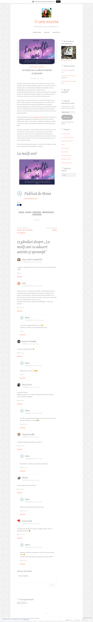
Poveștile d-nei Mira (66, 159)
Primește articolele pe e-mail (67, 102)
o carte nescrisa (48, 212)
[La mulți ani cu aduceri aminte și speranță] (37, 51)
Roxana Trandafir (29, 341)
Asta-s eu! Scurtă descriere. (67, 137)
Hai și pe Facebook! (65, 91)
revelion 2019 (37, 214)
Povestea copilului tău (66, 163)
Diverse (63, 144)
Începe (58, 1)
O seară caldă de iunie (66, 81)
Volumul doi (56, 32)
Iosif (23, 283)
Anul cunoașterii (37, 117)
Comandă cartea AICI (66, 60)
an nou (21, 212)
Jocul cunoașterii (65, 148)
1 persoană (22, 307)
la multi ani (37, 212)
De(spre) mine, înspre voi (36, 67)
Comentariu (52, 585)
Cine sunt (47, 32)
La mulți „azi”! (64, 70)
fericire (28, 212)
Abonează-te (67, 117)
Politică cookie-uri (26, 619)
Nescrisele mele (65, 152)
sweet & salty (27, 521)
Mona (42, 78)
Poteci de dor (27, 384)
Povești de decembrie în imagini (25, 230)
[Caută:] (68, 175)
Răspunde (19, 276)
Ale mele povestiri (65, 133)
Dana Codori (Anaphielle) (32, 259)
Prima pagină (37, 32)
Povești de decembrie (66, 155)
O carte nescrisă (46, 21)
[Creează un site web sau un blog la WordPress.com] (46, 613)
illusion (25, 477)
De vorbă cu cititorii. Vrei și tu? (68, 76)
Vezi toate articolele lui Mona (30, 198)
